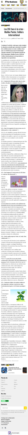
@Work (15, 384)
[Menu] (2, 2)
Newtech (3, 388)
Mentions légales (5, 419)
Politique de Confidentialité (7, 418)
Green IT (13, 5)
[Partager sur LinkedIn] (2, 41)
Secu (18, 5)
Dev (2, 386)
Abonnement (4, 424)
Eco (15, 386)
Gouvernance (23, 5)
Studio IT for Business (6, 396)
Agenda (3, 390)
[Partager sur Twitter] (4, 41)
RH (15, 388)
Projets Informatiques (6, 398)
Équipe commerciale (6, 421)
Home (2, 8)
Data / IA (3, 5)
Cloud (8, 5)
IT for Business (5, 422)
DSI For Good (8, 75)
